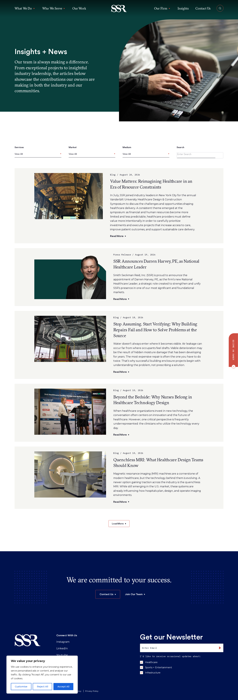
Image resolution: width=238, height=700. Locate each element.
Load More (118, 523)
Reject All (42, 686)
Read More (117, 236)
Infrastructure (152, 672)
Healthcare (151, 662)
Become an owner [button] (233, 350)
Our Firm (160, 8)
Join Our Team (134, 594)
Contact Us (202, 8)
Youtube (62, 655)
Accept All (63, 686)
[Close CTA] (232, 366)
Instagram (62, 641)
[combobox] (38, 154)
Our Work (79, 8)
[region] (42, 675)
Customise (21, 686)
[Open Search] (220, 8)
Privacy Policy (91, 691)
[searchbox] (15, 154)
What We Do (23, 8)
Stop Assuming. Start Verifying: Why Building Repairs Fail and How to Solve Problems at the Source (155, 329)
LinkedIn (62, 648)
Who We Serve (52, 8)
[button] (119, 8)
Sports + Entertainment (158, 667)
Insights (183, 8)
